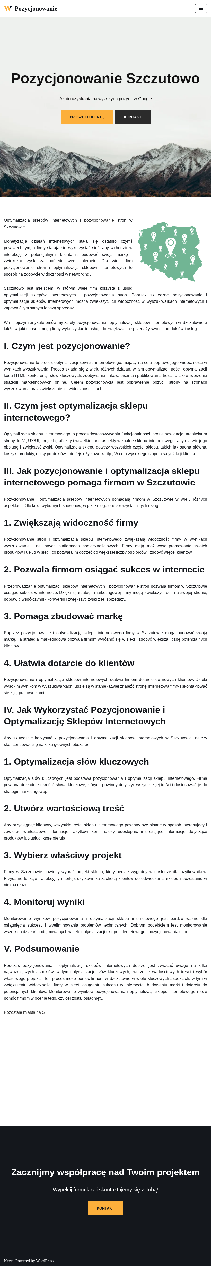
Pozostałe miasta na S (24, 1012)
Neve (8, 1261)
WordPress (45, 1261)
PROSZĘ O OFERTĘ (87, 117)
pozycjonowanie (99, 220)
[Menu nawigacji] (201, 8)
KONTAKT (133, 117)
